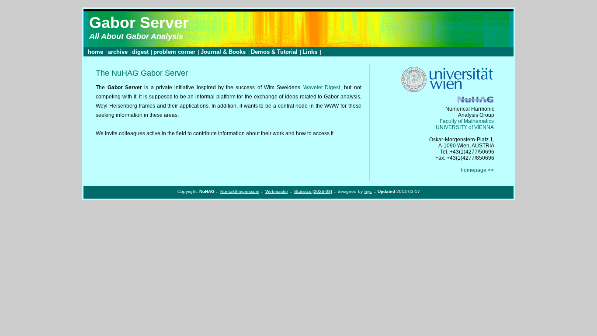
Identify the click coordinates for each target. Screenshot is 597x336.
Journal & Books (224, 52)
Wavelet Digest (321, 87)
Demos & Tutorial (275, 52)
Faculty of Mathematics (467, 121)
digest (140, 52)
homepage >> (477, 170)
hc (368, 192)
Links (310, 52)
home (95, 52)
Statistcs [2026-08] (313, 191)
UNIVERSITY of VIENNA (465, 127)
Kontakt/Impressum (239, 191)
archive (118, 52)
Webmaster (276, 191)
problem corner (175, 52)
